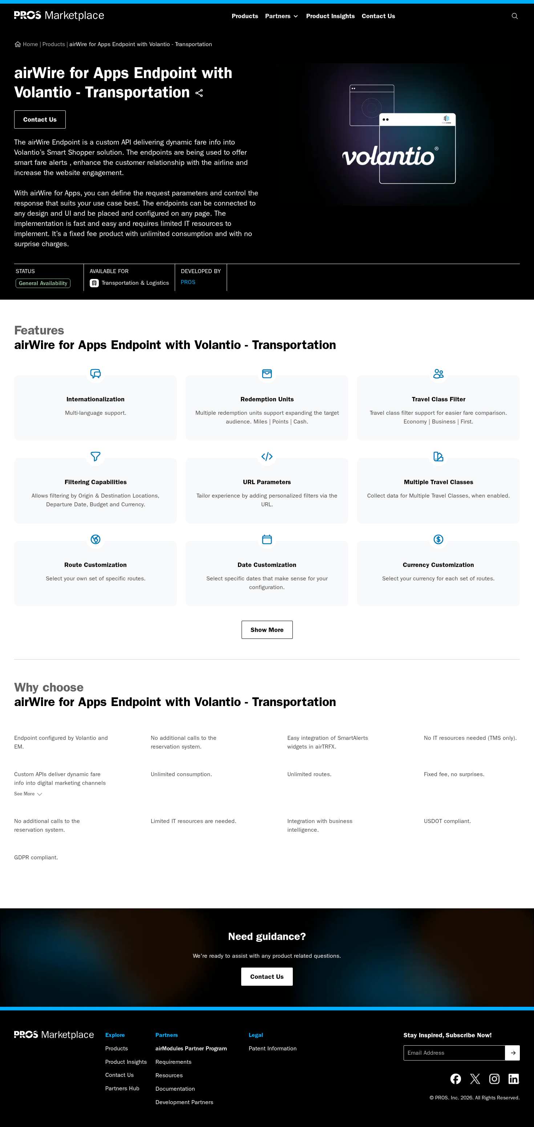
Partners (278, 16)
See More (24, 794)
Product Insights (330, 16)
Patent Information (273, 1048)
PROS (188, 282)
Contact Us (378, 16)
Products (245, 16)
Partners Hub (122, 1088)
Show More (267, 630)
